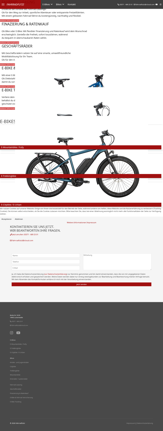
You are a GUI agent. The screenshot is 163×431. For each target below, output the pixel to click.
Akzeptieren (6, 219)
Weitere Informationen (76, 222)
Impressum (91, 222)
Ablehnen (19, 219)
